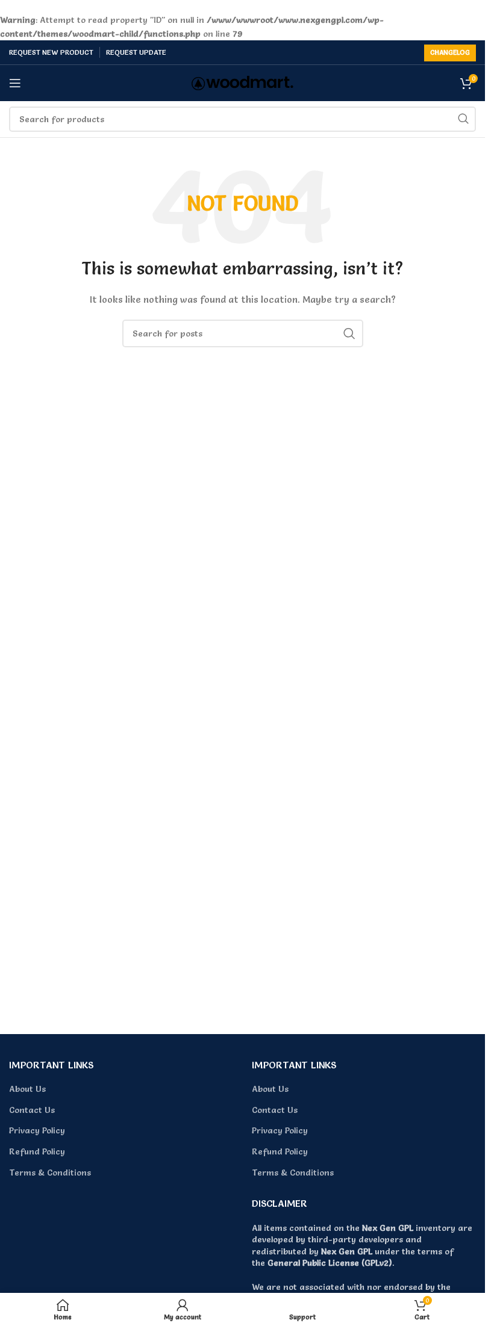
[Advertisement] (247, 912)
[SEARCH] (463, 119)
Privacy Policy (37, 1130)
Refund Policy (37, 1151)
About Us (27, 1088)
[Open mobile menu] (15, 83)
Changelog (450, 52)
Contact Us (32, 1109)
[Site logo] (242, 80)
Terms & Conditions (50, 1172)
